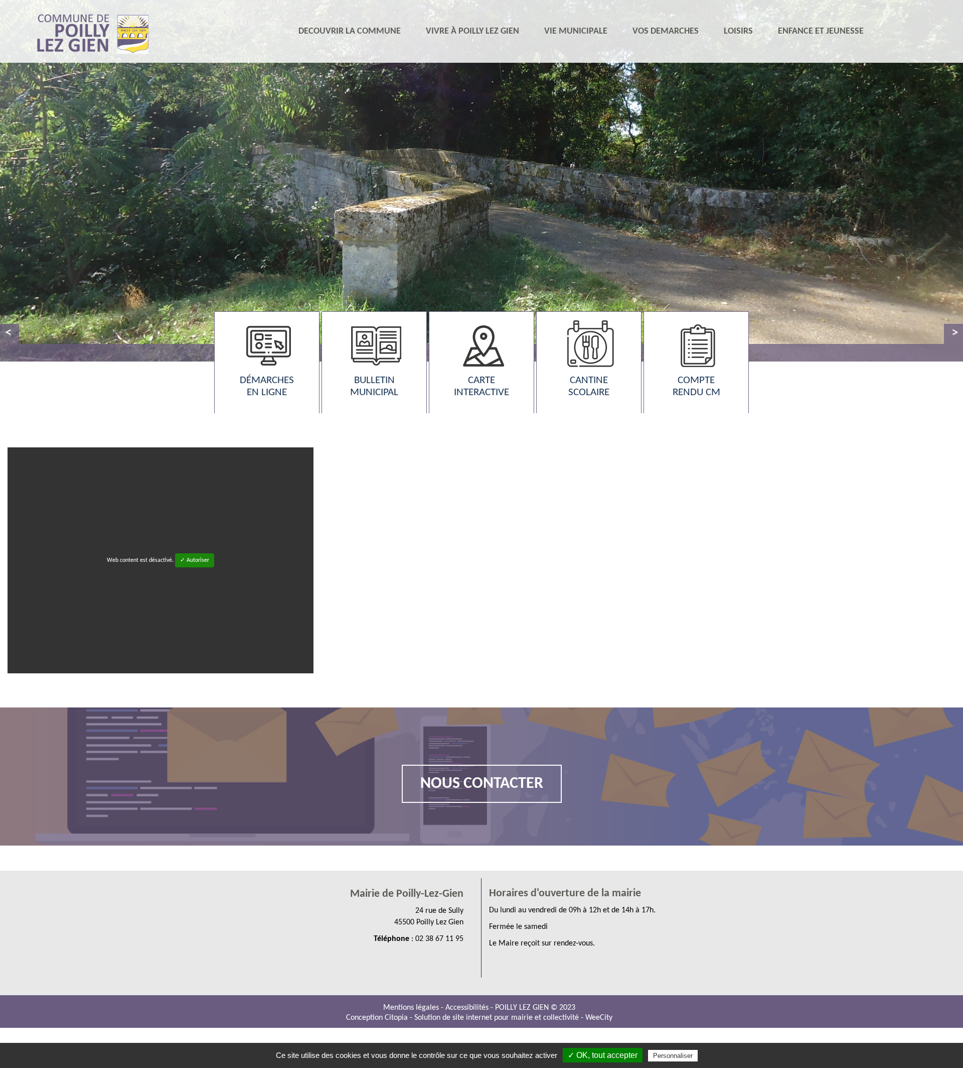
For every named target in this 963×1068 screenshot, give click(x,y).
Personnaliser (673, 1055)
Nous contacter (481, 784)
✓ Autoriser (194, 560)
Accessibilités (468, 1008)
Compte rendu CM (696, 386)
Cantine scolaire (588, 386)
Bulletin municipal (374, 386)
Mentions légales (412, 1008)
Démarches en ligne (267, 386)
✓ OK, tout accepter (602, 1055)
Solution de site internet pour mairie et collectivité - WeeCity (513, 1018)
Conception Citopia (377, 1018)
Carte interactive (481, 386)
